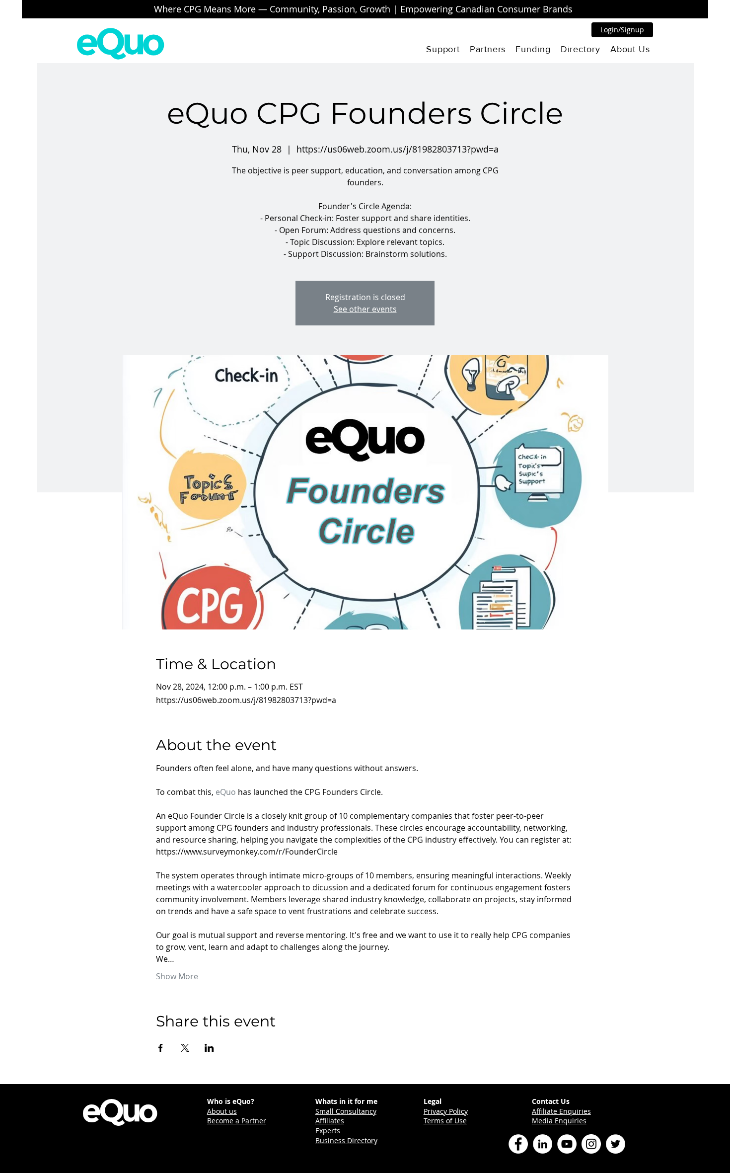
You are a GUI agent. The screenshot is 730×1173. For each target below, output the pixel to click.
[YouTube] (567, 1144)
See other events (365, 309)
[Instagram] (591, 1144)
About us (222, 1111)
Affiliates (329, 1120)
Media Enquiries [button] (559, 1120)
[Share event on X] (185, 1048)
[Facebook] (518, 1144)
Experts (327, 1130)
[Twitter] (615, 1144)
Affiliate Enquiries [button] (561, 1111)
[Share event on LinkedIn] (209, 1048)
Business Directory (346, 1140)
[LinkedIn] (542, 1144)
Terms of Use (445, 1120)
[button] (443, 49)
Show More (177, 976)
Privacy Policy (446, 1111)
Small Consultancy (345, 1111)
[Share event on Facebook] (160, 1048)
